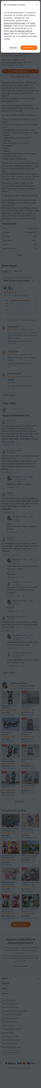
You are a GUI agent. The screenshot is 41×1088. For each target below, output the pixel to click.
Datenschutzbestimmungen (14, 23)
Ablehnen (13, 48)
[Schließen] (37, 5)
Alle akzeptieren (29, 48)
